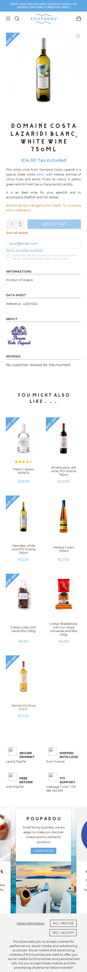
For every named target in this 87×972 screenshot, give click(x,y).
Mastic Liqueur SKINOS (23, 471)
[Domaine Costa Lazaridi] (19, 336)
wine (40, 174)
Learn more (43, 851)
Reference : (14, 304)
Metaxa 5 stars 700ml (63, 549)
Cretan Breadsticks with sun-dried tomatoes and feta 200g (63, 629)
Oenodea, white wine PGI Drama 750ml (24, 549)
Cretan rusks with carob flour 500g (23, 629)
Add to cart (54, 224)
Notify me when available (24, 250)
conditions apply (56, 7)
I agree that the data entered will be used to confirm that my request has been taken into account (44, 257)
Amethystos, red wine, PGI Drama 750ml (63, 471)
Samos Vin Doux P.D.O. (23, 707)
